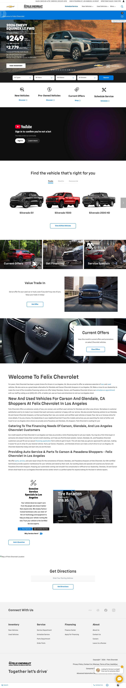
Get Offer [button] (35, 304)
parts (17, 461)
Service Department (44, 630)
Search (106, 78)
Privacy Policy (78, 664)
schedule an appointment (105, 390)
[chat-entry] (119, 679)
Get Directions (63, 587)
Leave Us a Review (99, 643)
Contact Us (97, 634)
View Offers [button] (95, 349)
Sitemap (96, 664)
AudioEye (113, 664)
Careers (95, 639)
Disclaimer (60, 520)
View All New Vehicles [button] (63, 226)
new (102, 384)
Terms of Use (104, 664)
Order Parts (41, 643)
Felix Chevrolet (112, 660)
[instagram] (114, 610)
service (22, 461)
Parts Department (43, 639)
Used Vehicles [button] (102, 7)
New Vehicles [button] (87, 7)
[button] (122, 6)
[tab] (50, 181)
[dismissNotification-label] (122, 667)
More (112, 7)
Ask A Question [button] (19, 542)
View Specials (26, 529)
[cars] (90, 610)
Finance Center (70, 630)
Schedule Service (42, 529)
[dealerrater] (98, 610)
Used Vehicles (13, 634)
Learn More (101, 518)
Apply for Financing (72, 634)
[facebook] (106, 610)
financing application (43, 441)
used (109, 384)
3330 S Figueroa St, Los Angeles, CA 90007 (84, 1)
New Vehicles (13, 630)
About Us (96, 630)
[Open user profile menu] (123, 1)
